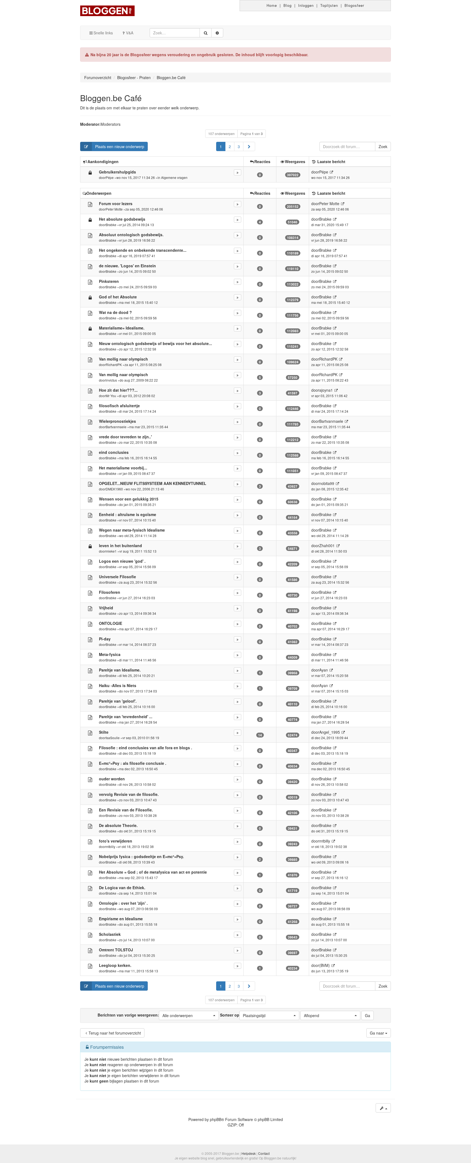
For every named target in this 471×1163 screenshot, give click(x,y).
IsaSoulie (113, 737)
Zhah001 (327, 545)
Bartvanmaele (116, 426)
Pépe (110, 177)
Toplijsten (329, 5)
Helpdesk (248, 1153)
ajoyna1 (326, 390)
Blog (287, 5)
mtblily (110, 846)
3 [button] (239, 146)
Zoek (383, 146)
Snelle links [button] (103, 32)
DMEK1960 (114, 489)
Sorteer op (242, 1015)
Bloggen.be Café (111, 98)
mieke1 (111, 551)
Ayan (323, 670)
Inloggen (306, 5)
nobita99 (326, 483)
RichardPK (114, 364)
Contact (264, 1153)
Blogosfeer (354, 5)
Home (272, 5)
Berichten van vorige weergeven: (145, 1015)
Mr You (111, 395)
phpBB (215, 1119)
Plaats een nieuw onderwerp (119, 146)
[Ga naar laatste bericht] (331, 172)
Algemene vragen (174, 177)
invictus (111, 380)
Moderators (110, 124)
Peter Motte (114, 209)
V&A (129, 32)
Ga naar (377, 1033)
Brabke (111, 224)
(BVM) (324, 965)
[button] (249, 146)
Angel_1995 (329, 732)
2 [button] (230, 146)
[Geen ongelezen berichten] (90, 204)
